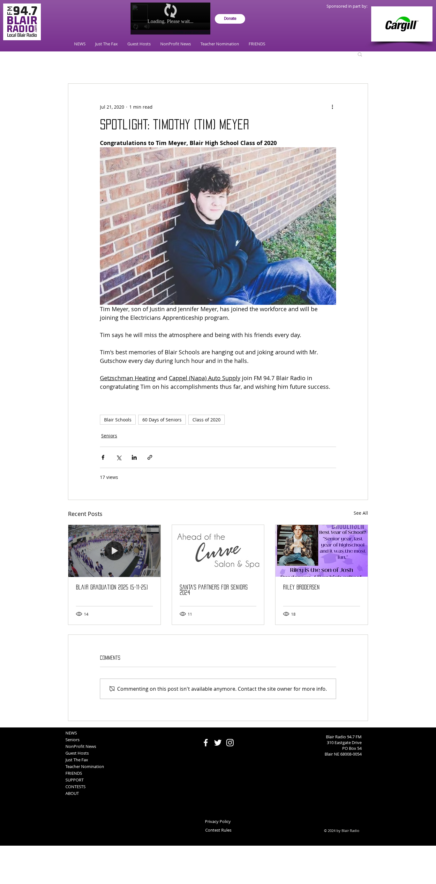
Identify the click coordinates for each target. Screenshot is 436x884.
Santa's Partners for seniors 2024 (214, 590)
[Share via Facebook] (103, 457)
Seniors (109, 436)
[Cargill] (401, 24)
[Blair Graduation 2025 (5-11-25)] (114, 551)
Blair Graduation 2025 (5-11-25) (112, 587)
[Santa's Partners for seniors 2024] (218, 551)
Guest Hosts (77, 753)
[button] (360, 54)
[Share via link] (150, 457)
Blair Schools (118, 420)
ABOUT (72, 793)
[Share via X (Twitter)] (119, 457)
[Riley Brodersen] (321, 551)
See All (361, 513)
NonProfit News (80, 746)
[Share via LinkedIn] (134, 457)
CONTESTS (75, 786)
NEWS (71, 733)
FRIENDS (73, 773)
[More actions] (332, 107)
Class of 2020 (206, 420)
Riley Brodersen (301, 587)
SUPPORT (74, 780)
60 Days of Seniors (162, 420)
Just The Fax (76, 760)
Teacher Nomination (84, 766)
